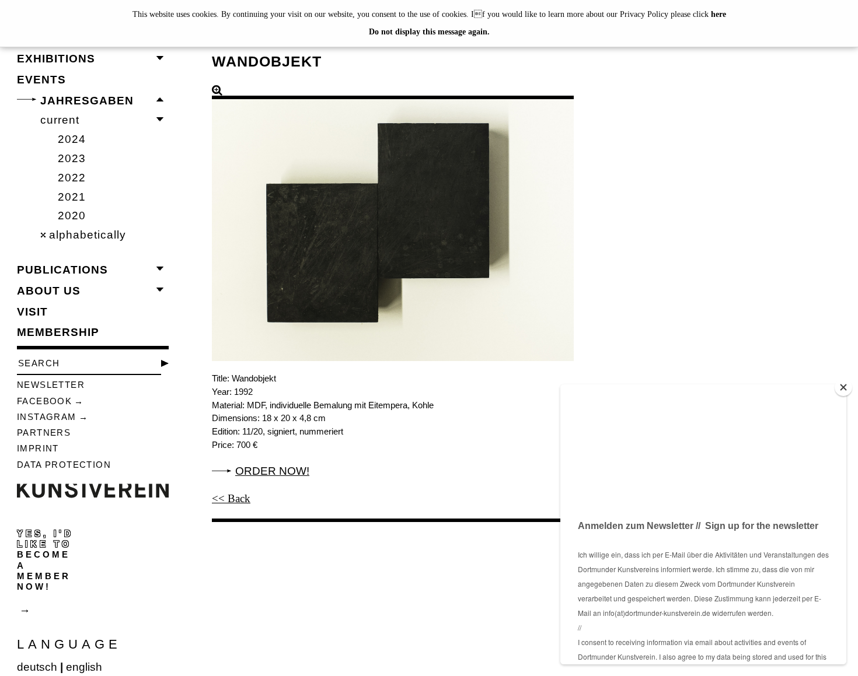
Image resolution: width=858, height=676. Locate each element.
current (59, 120)
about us (49, 291)
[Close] (843, 387)
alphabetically (87, 235)
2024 (72, 139)
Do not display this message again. (429, 31)
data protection (64, 465)
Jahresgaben (87, 100)
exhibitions (56, 58)
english (84, 667)
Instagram (46, 417)
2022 (72, 177)
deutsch (37, 667)
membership (58, 332)
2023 (72, 158)
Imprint (38, 448)
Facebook (44, 401)
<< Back (231, 498)
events (41, 79)
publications (62, 270)
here (718, 14)
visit (32, 312)
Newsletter (51, 385)
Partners (44, 432)
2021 (72, 197)
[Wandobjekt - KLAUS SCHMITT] (393, 223)
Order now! (272, 471)
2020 (72, 215)
